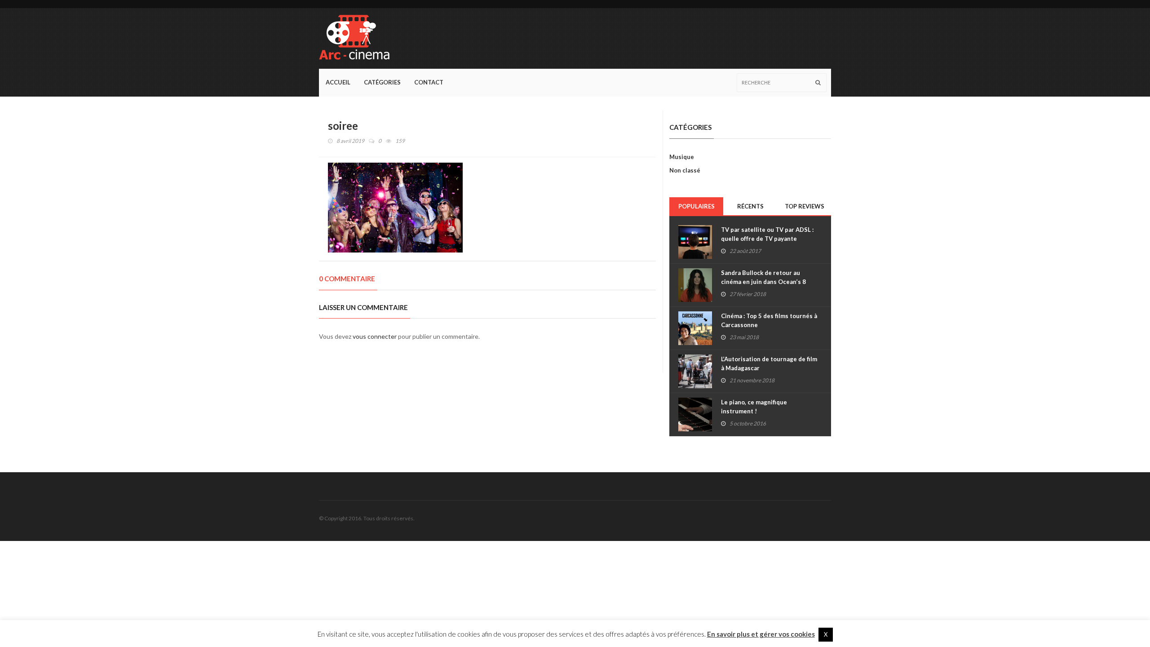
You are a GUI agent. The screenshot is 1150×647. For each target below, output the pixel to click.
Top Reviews (804, 206)
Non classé (684, 170)
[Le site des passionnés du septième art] (357, 38)
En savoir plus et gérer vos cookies (761, 634)
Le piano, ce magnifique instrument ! (754, 407)
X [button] (825, 634)
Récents (750, 206)
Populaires (696, 206)
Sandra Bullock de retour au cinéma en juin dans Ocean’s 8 (763, 277)
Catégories (382, 82)
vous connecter (375, 336)
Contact (428, 82)
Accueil (338, 82)
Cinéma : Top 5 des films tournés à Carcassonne (769, 320)
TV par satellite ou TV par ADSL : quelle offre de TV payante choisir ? (767, 238)
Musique (681, 156)
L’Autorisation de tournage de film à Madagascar (769, 363)
